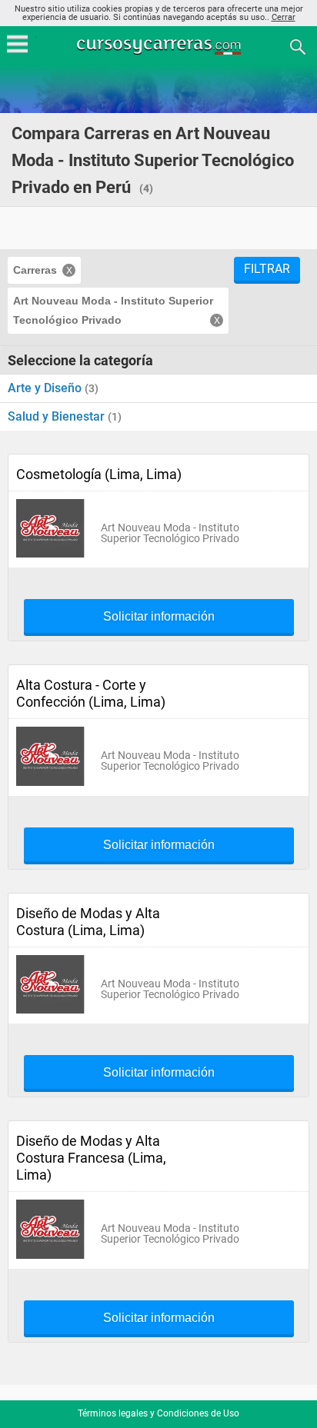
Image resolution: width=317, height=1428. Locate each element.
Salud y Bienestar (58, 416)
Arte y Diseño (46, 388)
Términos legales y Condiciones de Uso (158, 1413)
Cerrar (283, 17)
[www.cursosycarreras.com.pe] (160, 46)
